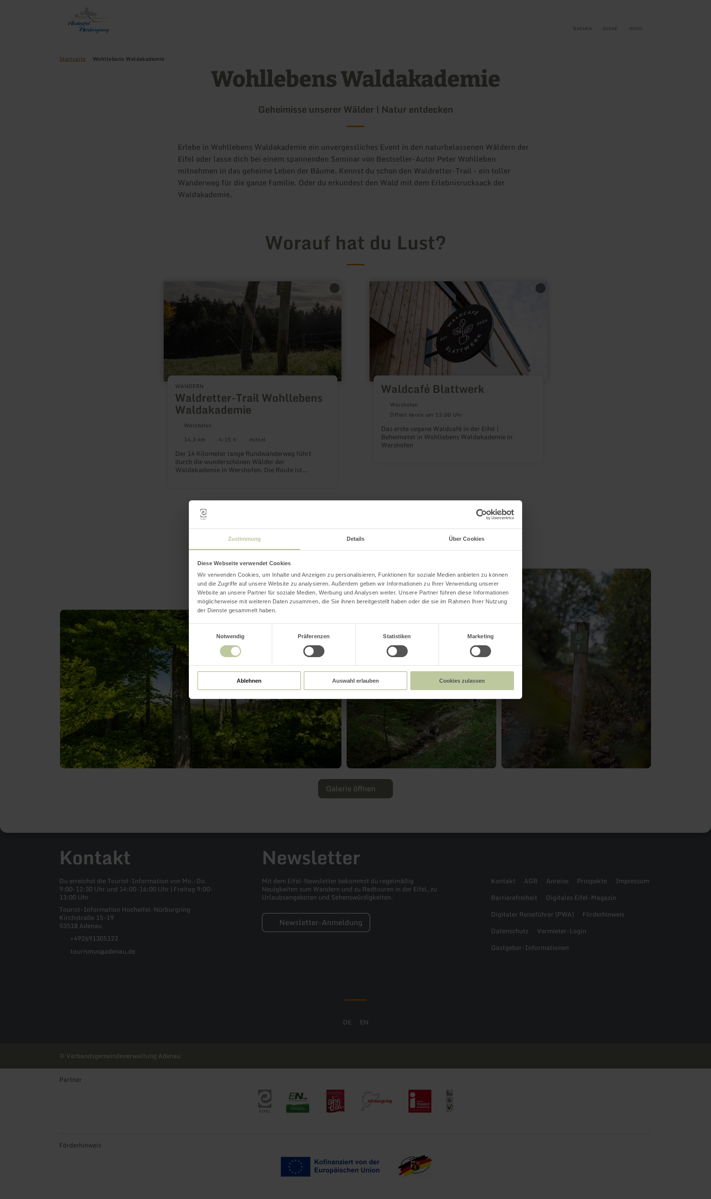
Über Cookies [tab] (466, 539)
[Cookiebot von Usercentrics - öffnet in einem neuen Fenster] (481, 514)
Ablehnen (249, 681)
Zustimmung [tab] (244, 539)
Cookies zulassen (462, 681)
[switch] (313, 651)
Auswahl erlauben (355, 681)
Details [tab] (356, 539)
